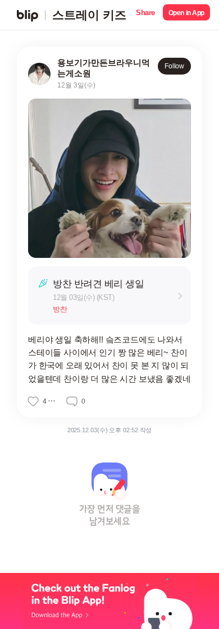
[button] (145, 15)
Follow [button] (174, 66)
